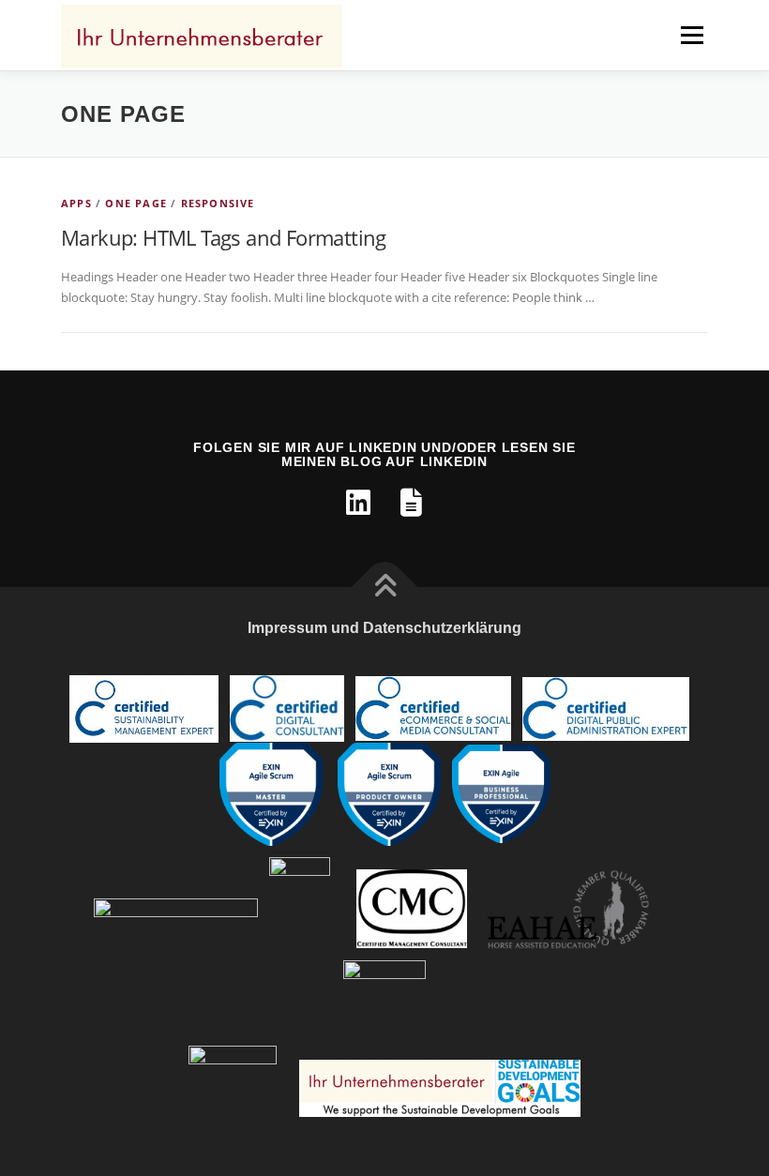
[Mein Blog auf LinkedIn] (411, 503)
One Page (136, 203)
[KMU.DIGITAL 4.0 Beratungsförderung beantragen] (176, 907)
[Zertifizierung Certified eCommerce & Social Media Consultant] (433, 708)
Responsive (218, 203)
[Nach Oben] (385, 586)
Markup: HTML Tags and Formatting (223, 237)
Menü (691, 34)
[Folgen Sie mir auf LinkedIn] (358, 503)
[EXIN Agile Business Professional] (501, 793)
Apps (76, 203)
